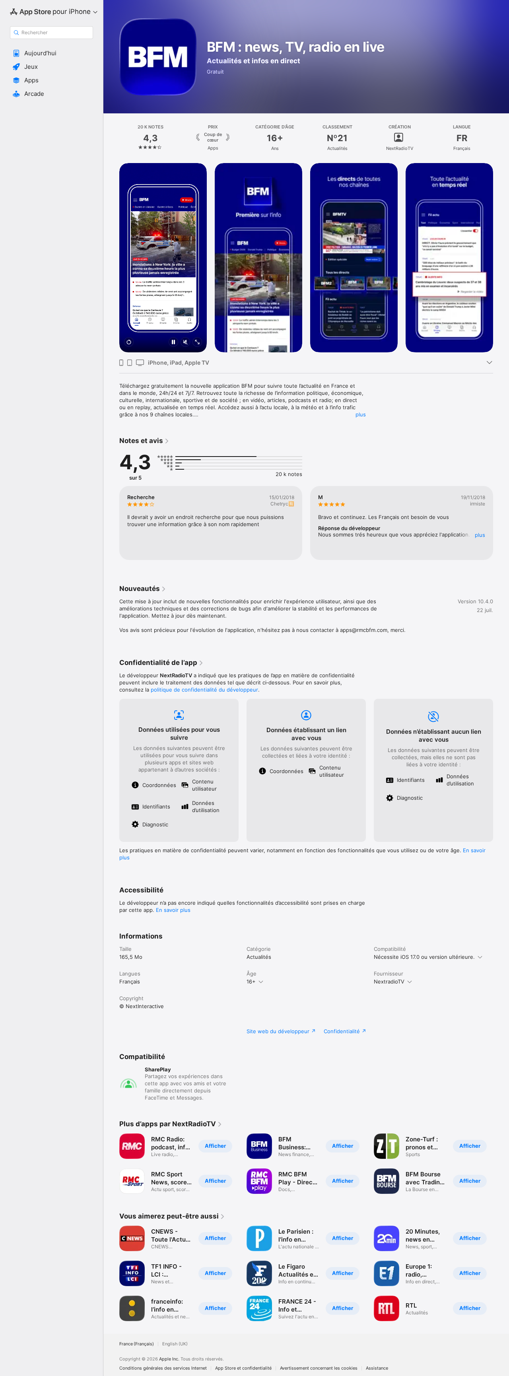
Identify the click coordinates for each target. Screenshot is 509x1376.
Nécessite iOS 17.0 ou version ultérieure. (424, 957)
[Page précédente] (111, 138)
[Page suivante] (501, 138)
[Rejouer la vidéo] (129, 342)
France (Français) (136, 1344)
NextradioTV (389, 981)
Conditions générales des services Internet (163, 1368)
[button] (51, 53)
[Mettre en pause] (173, 342)
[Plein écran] (197, 342)
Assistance (377, 1368)
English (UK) (175, 1344)
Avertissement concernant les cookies (318, 1368)
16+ (251, 981)
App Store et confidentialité (243, 1368)
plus (361, 414)
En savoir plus (173, 910)
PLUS (480, 535)
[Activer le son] (185, 342)
